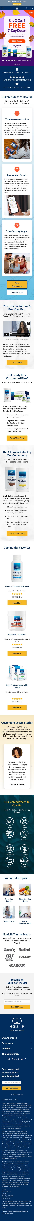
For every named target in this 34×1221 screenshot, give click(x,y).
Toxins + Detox (8, 921)
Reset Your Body (17, 438)
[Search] (27, 8)
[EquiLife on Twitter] (21, 1059)
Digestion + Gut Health (25, 900)
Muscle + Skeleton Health (25, 922)
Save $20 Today (17, 1007)
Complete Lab (17, 292)
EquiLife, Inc (19, 1094)
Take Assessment (17, 284)
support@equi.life (16, 1128)
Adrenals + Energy (9, 900)
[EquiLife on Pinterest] (18, 1059)
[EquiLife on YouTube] (15, 1059)
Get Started (17, 362)
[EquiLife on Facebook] (12, 1059)
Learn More (17, 4)
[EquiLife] (17, 8)
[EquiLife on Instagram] (9, 1059)
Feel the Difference (17, 533)
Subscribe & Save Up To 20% (17, 1)
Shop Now (17, 603)
